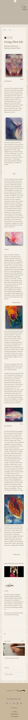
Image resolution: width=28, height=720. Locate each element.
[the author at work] (14, 649)
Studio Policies (15, 714)
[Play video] (14, 571)
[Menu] (15, 1)
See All (22, 641)
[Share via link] (5, 633)
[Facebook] (7, 703)
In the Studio (15, 716)
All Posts (4, 30)
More (10, 30)
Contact (15, 711)
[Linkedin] (17, 703)
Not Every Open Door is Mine (12, 658)
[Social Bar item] (10, 703)
